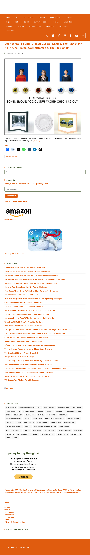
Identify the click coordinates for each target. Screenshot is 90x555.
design (27, 419)
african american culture (30, 407)
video (8, 438)
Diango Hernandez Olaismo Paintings (19, 357)
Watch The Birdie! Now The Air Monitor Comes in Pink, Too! (27, 376)
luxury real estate (13, 426)
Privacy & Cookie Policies (14, 522)
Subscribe (11, 196)
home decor (19, 53)
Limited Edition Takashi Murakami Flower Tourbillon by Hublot (29, 314)
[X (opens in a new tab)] (47, 35)
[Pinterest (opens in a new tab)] (60, 35)
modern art (64, 426)
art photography (13, 411)
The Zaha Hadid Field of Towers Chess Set (21, 353)
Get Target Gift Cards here (14, 254)
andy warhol (49, 407)
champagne (29, 415)
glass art (10, 53)
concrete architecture (57, 415)
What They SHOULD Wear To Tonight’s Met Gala (23, 322)
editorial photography (54, 419)
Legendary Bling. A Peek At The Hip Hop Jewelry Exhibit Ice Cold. (30, 318)
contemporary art (13, 419)
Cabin (8, 415)
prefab (34, 434)
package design (64, 430)
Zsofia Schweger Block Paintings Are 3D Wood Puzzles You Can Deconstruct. (35, 333)
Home (6, 502)
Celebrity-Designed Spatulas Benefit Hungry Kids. (24, 302)
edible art (37, 419)
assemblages (28, 411)
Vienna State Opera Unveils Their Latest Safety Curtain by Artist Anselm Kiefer (35, 368)
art (5, 505)
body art (59, 411)
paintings (78, 430)
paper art (10, 434)
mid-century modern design (45, 426)
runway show (62, 434)
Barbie (40, 411)
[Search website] (83, 36)
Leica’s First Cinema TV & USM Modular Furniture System (27, 271)
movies (27, 430)
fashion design (73, 419)
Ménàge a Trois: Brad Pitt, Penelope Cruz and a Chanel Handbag (29, 345)
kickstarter (56, 422)
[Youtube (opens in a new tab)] (77, 35)
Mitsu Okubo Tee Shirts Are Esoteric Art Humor (23, 326)
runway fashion (47, 434)
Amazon (43, 490)
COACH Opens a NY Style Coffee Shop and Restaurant (26, 337)
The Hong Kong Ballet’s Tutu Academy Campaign (23, 306)
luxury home (69, 422)
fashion (7, 510)
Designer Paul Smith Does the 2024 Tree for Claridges (25, 287)
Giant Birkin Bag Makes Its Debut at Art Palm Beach (24, 268)
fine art (9, 422)
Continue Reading (13, 157)
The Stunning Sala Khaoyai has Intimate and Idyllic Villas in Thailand (31, 361)
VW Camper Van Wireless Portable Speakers (21, 380)
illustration (42, 422)
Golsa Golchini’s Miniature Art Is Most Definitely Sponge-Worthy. (30, 310)
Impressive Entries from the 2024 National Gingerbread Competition (31, 275)
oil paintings (50, 430)
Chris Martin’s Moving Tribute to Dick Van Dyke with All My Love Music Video (34, 279)
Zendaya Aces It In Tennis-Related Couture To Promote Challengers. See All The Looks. (38, 330)
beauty (49, 411)
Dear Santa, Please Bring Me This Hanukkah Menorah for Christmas (31, 291)
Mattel (27, 426)
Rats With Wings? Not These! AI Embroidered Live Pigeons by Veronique (33, 299)
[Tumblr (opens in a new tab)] (71, 35)
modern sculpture (13, 430)
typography (76, 434)
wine (15, 438)
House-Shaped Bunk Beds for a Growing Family (23, 341)
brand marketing (74, 411)
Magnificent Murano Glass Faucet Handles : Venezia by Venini (28, 372)
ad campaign (11, 407)
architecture (63, 407)
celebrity (18, 415)
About (6, 519)
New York (37, 430)
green (18, 422)
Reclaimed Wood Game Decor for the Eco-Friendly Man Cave (28, 364)
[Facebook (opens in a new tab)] (54, 35)
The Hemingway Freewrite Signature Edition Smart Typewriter (28, 349)
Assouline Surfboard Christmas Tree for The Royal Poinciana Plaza (30, 283)
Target (60, 490)
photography (22, 434)
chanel (41, 415)
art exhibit (77, 407)
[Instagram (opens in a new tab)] (66, 35)
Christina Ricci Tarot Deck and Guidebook (21, 295)
